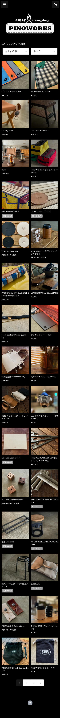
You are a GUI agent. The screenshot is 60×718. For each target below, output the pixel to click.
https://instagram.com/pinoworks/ (30, 702)
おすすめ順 (11, 51)
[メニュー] (4, 4)
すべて (36, 51)
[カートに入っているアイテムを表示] (55, 4)
